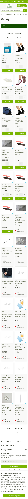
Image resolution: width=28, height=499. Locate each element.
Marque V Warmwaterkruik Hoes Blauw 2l (20, 347)
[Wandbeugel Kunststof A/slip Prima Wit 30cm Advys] (7, 398)
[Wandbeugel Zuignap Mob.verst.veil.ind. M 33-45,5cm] (21, 208)
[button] (14, 26)
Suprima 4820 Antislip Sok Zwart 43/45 (20, 58)
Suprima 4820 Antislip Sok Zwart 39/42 (20, 121)
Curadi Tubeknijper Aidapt (5, 58)
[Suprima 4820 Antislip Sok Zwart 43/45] (21, 48)
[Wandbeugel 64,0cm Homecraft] (21, 241)
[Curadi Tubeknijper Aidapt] (7, 48)
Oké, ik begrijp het (14, 496)
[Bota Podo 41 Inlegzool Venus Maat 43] (21, 177)
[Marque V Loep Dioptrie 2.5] (7, 337)
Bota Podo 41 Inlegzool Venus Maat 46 (6, 186)
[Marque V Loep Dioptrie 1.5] (7, 368)
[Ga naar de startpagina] (9, 5)
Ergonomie (21, 14)
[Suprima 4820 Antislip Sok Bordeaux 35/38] (21, 80)
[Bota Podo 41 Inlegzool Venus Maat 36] (21, 143)
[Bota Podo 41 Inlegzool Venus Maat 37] (7, 208)
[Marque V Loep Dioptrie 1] (21, 368)
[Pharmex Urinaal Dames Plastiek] (7, 80)
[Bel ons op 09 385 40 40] (15, 5)
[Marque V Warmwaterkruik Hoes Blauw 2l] (21, 337)
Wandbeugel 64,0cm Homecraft (18, 252)
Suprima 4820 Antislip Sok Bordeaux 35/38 (19, 89)
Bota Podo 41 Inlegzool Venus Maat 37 (6, 218)
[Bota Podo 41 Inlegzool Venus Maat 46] (7, 177)
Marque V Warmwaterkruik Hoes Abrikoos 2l (20, 314)
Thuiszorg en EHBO (11, 14)
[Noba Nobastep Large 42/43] (7, 111)
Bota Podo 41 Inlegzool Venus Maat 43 (19, 186)
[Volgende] (20, 432)
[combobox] (12, 10)
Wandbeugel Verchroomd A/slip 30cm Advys (7, 252)
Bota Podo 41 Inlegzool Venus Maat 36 (19, 152)
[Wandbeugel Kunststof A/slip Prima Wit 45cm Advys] (21, 398)
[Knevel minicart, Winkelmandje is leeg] (18, 5)
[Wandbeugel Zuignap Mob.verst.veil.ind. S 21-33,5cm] (7, 143)
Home (3, 14)
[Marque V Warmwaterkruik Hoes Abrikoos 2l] (21, 304)
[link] (8, 432)
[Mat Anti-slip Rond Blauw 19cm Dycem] (21, 273)
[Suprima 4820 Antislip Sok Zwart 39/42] (21, 111)
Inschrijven (14, 466)
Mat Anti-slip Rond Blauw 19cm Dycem (20, 283)
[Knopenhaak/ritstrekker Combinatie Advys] (7, 273)
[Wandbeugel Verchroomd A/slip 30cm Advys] (7, 241)
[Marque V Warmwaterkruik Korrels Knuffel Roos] (7, 304)
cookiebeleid (9, 491)
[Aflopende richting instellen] (21, 37)
